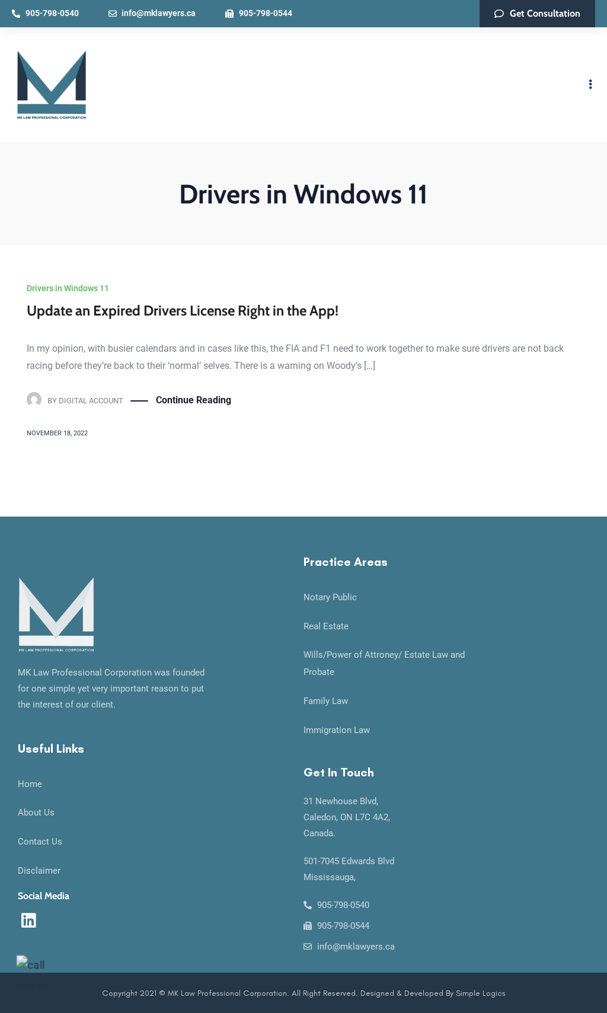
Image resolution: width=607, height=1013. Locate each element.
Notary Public (330, 597)
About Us (36, 812)
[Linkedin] (28, 920)
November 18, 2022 (57, 433)
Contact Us (40, 841)
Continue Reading (193, 400)
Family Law (326, 701)
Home (30, 784)
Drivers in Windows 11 (68, 288)
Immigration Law (337, 730)
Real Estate (326, 626)
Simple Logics (481, 993)
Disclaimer (39, 870)
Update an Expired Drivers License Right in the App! (182, 310)
